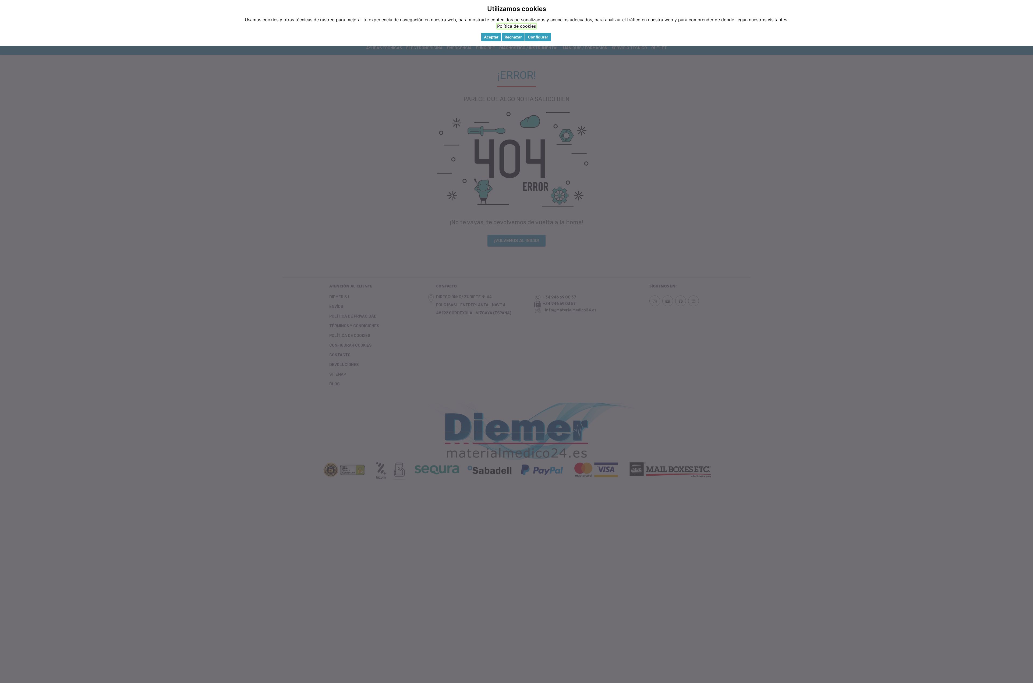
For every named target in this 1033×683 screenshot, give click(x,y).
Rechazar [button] (513, 37)
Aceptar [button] (491, 37)
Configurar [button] (538, 37)
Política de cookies (516, 26)
